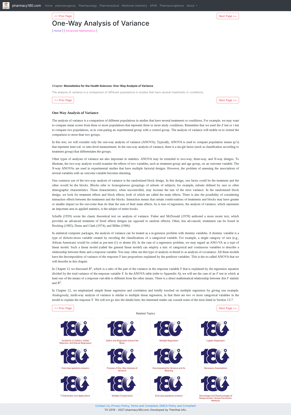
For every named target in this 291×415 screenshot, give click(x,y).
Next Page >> (228, 16)
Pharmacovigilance (172, 5)
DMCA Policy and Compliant (177, 405)
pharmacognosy (65, 5)
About (191, 5)
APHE (153, 5)
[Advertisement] (145, 58)
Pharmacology (87, 5)
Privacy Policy (120, 405)
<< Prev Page (63, 16)
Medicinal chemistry (134, 5)
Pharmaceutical (109, 5)
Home (49, 5)
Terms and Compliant (144, 405)
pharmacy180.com (26, 6)
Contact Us (102, 405)
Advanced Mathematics (80, 30)
